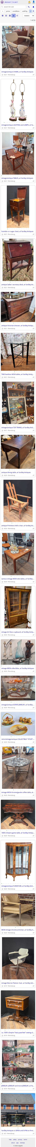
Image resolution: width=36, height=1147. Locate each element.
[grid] (10, 15)
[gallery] (13, 15)
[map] (17, 15)
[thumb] (6, 15)
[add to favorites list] (2, 75)
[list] (2, 15)
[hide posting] (33, 75)
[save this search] (33, 7)
